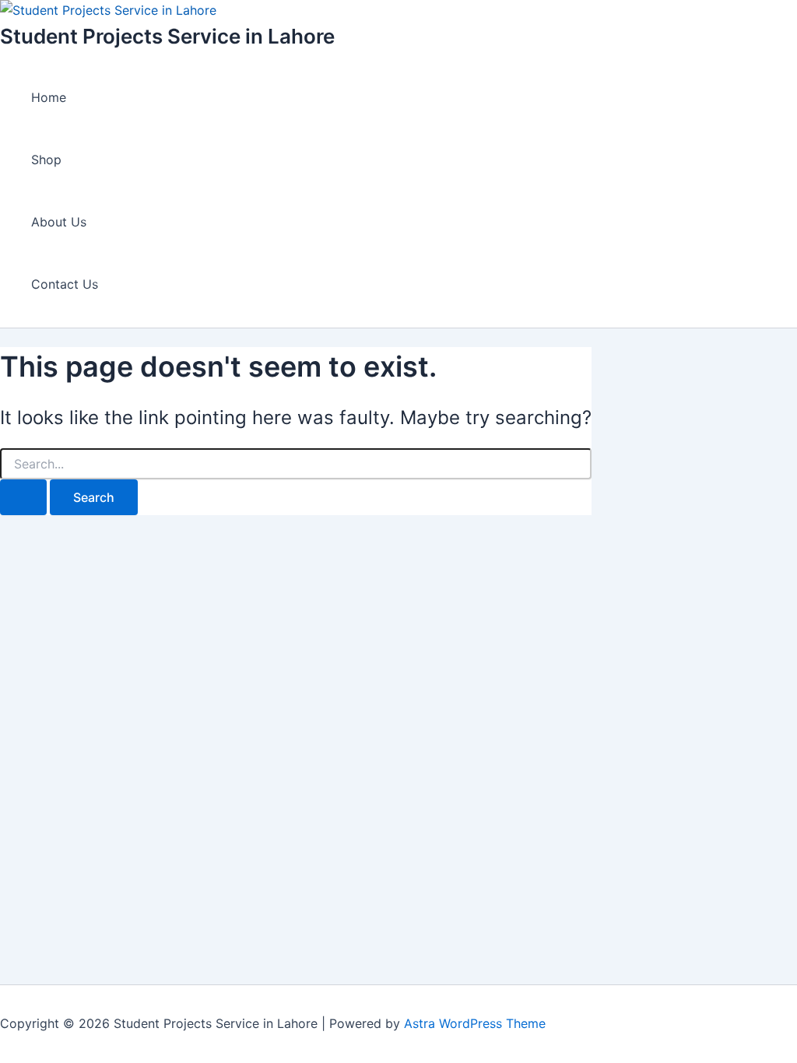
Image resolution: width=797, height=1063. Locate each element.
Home (48, 97)
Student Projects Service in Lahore (167, 36)
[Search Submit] (23, 497)
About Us (58, 222)
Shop (46, 159)
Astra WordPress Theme (475, 1023)
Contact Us (64, 284)
